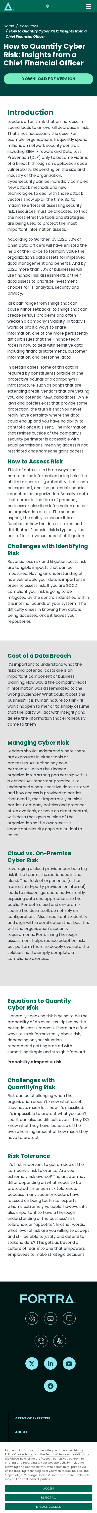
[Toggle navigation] (89, 6)
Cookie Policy (23, 1454)
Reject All (48, 1498)
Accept (48, 1489)
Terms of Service (57, 1454)
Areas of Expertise (32, 1418)
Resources (29, 25)
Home (9, 25)
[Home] (9, 6)
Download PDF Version (48, 79)
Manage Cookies (48, 1507)
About (21, 1432)
